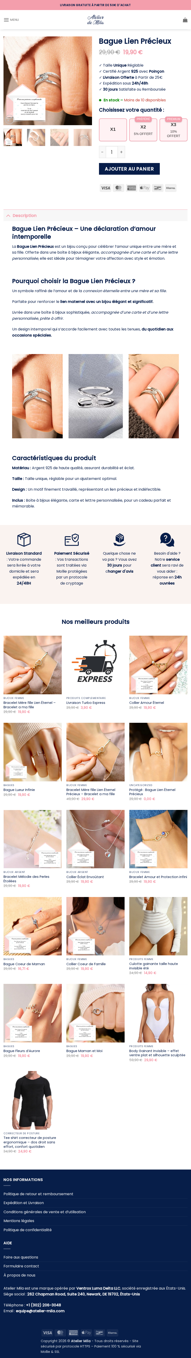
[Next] (84, 81)
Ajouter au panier (129, 169)
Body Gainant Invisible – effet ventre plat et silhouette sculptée (157, 1053)
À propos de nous (19, 1275)
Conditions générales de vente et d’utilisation (44, 1212)
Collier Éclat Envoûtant (85, 877)
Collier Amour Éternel (146, 703)
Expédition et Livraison (23, 1203)
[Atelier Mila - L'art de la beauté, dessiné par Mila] (95, 19)
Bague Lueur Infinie (19, 790)
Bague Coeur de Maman (24, 964)
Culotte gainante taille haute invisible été (153, 966)
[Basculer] (8, 215)
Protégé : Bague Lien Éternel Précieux (152, 792)
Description (25, 215)
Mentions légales (18, 1220)
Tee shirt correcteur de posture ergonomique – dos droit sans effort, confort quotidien (29, 1142)
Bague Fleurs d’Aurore (21, 1051)
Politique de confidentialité (27, 1230)
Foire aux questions (20, 1257)
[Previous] (11, 81)
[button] (11, 19)
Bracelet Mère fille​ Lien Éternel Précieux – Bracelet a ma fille (90, 792)
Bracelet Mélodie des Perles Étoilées (26, 879)
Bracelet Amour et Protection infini (158, 877)
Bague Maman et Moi (84, 1051)
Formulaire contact (21, 1266)
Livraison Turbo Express (85, 703)
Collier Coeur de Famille (86, 964)
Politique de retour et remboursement (38, 1194)
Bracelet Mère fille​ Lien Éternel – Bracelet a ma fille (29, 705)
